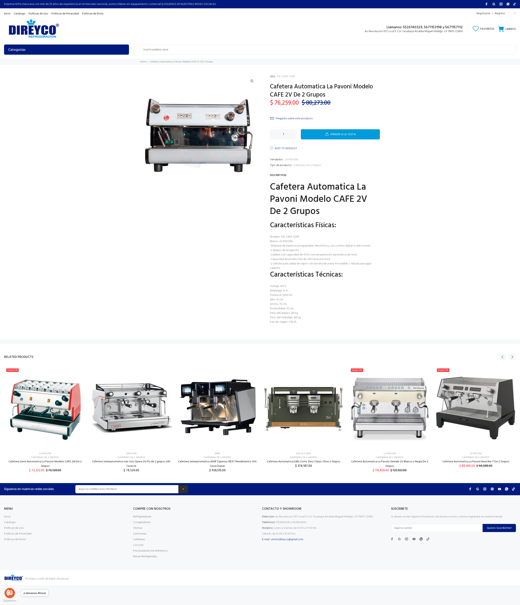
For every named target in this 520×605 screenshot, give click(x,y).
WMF (217, 454)
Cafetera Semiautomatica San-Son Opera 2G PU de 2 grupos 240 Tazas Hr (131, 463)
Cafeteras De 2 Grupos (307, 165)
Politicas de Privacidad (17, 533)
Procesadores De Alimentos (150, 551)
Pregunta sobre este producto (294, 118)
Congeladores (142, 522)
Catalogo (10, 522)
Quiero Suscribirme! (499, 528)
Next (512, 357)
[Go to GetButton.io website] (9, 601)
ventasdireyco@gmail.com (287, 539)
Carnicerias (139, 533)
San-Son (131, 454)
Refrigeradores (142, 516)
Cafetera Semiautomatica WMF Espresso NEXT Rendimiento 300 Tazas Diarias (217, 463)
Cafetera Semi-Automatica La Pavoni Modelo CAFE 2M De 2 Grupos (45, 463)
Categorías (16, 50)
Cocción (138, 545)
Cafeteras (139, 539)
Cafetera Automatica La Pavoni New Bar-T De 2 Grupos (475, 461)
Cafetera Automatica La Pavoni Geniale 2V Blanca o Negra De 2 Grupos (389, 463)
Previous (502, 357)
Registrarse (483, 13)
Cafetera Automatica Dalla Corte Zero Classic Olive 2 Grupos (303, 461)
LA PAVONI (291, 159)
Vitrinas (137, 528)
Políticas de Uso (14, 528)
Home (143, 62)
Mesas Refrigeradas (145, 556)
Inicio (7, 516)
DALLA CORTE (303, 454)
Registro (500, 13)
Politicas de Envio (15, 539)
